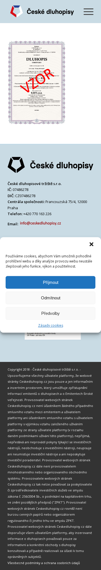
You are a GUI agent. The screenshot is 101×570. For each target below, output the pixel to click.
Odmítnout (50, 297)
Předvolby (50, 313)
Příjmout (50, 282)
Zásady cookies (50, 325)
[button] (92, 244)
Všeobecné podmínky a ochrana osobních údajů (44, 563)
